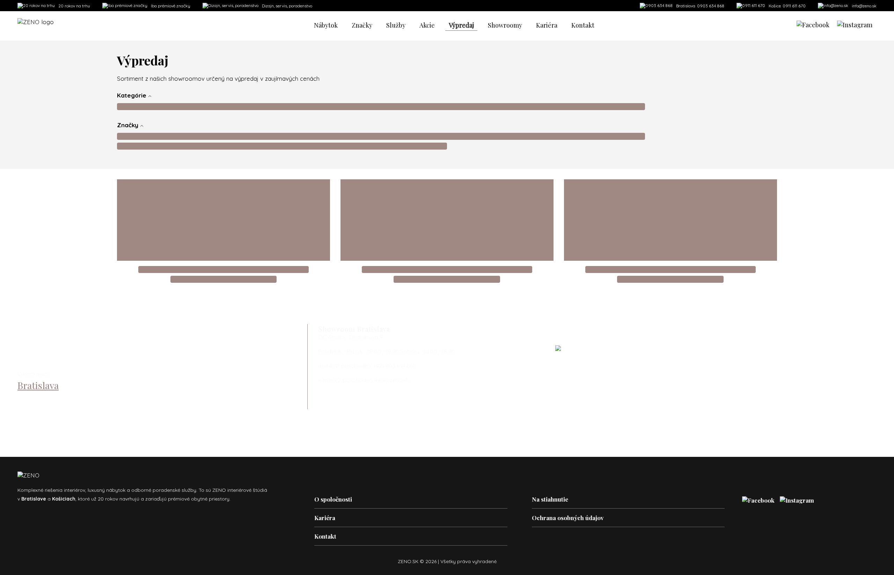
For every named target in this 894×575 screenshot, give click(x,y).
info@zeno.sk (864, 5)
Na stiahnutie (550, 499)
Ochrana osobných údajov (568, 518)
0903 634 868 (700, 5)
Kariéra (546, 25)
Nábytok (326, 25)
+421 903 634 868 (394, 365)
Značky (362, 25)
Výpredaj (461, 25)
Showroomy (505, 25)
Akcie (427, 25)
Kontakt (582, 25)
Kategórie (132, 95)
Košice (30, 399)
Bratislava (38, 385)
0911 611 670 (787, 5)
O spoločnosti (333, 499)
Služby (395, 25)
